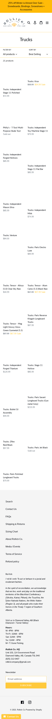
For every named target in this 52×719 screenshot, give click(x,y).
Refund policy (12, 561)
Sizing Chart (12, 531)
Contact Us (11, 509)
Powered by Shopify (34, 710)
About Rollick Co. (14, 539)
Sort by (32, 50)
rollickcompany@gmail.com (18, 662)
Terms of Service (14, 554)
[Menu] (47, 22)
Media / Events (13, 546)
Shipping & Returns (15, 524)
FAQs (8, 516)
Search (9, 501)
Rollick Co (21, 710)
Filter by (7, 50)
